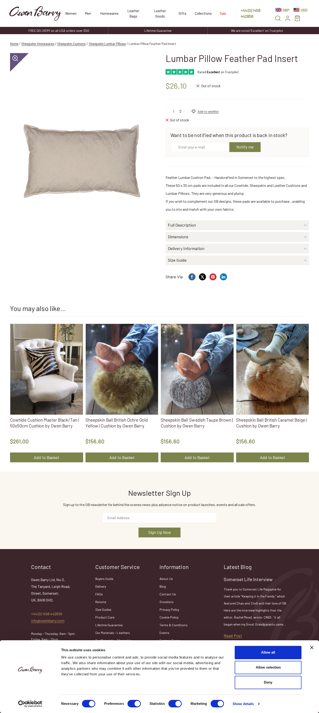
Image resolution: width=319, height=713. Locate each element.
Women (70, 13)
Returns (100, 602)
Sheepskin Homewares (37, 44)
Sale (223, 13)
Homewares (108, 13)
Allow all (268, 652)
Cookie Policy (169, 617)
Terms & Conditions (174, 625)
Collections (202, 13)
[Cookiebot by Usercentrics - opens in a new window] (30, 703)
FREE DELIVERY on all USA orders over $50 (58, 31)
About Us (166, 579)
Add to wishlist (208, 111)
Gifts (182, 13)
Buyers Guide (104, 579)
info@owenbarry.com (47, 620)
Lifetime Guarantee (158, 31)
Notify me (245, 146)
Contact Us (168, 594)
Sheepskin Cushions (71, 44)
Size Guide (177, 260)
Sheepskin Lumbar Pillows (107, 44)
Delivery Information (186, 248)
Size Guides (103, 610)
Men (88, 13)
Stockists (167, 602)
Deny (268, 682)
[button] (278, 18)
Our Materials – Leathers (112, 633)
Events (164, 633)
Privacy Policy (169, 610)
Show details (243, 704)
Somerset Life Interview (248, 579)
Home (14, 44)
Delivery (100, 586)
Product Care (104, 617)
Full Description (182, 225)
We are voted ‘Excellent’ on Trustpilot (257, 31)
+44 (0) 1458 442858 (250, 13)
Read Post (233, 635)
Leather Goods (160, 13)
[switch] (134, 703)
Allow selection (268, 667)
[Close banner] (311, 647)
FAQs (99, 594)
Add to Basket (46, 457)
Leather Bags (133, 13)
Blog (163, 586)
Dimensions (178, 236)
